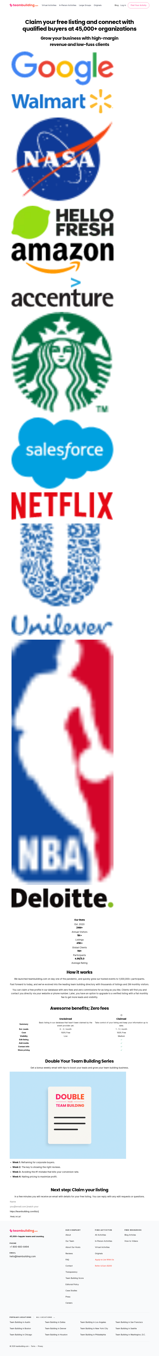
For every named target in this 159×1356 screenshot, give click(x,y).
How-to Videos (131, 1241)
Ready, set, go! (15, 1216)
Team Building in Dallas (55, 1322)
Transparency (71, 1272)
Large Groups (85, 5)
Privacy (40, 1346)
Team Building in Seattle (126, 1328)
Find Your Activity (138, 5)
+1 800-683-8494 (19, 1247)
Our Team (70, 1241)
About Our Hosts (73, 1247)
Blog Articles (130, 1235)
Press (68, 1297)
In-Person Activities (67, 5)
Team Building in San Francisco (129, 1322)
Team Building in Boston (20, 1328)
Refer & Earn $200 (103, 1266)
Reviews (69, 1254)
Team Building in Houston (56, 1335)
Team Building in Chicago (21, 1335)
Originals (97, 5)
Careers (69, 1303)
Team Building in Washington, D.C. (130, 1335)
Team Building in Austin (20, 1322)
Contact (69, 1266)
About (68, 1235)
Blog (117, 5)
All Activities (100, 1235)
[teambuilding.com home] (24, 5)
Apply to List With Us (104, 1260)
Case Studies (71, 1291)
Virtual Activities (49, 5)
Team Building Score (75, 1278)
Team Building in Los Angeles (93, 1322)
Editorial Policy (72, 1284)
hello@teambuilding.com (23, 1256)
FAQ (67, 1260)
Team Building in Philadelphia (93, 1335)
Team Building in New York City (94, 1328)
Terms (33, 1346)
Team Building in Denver (55, 1328)
